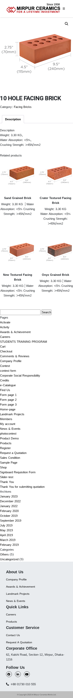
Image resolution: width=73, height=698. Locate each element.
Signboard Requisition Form (18, 472)
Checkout (6, 351)
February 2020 (9, 511)
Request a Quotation (13, 453)
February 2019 (9, 545)
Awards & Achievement (15, 332)
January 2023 (9, 496)
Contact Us (13, 635)
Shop (3, 467)
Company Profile (10, 361)
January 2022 (9, 506)
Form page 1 (8, 395)
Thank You (7, 482)
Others (4, 554)
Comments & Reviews (14, 356)
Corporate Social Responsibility (20, 375)
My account (7, 424)
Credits (4, 380)
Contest (5, 366)
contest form (8, 370)
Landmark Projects (12, 414)
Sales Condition (10, 457)
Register (5, 448)
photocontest (8, 433)
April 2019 (6, 535)
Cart (2, 346)
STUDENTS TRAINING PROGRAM (23, 341)
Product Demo (9, 438)
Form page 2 (8, 399)
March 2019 (7, 540)
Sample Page (8, 462)
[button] (66, 23)
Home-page (7, 409)
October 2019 (9, 515)
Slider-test (6, 477)
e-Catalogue (8, 385)
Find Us (5, 390)
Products (5, 443)
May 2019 (6, 530)
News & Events (10, 428)
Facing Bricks (23, 107)
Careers (5, 337)
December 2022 (10, 501)
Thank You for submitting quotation (22, 486)
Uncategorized (9, 559)
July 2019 (6, 525)
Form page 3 (8, 404)
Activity (4, 327)
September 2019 (10, 520)
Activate (5, 322)
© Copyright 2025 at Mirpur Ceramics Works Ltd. (36, 694)
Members (6, 419)
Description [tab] (13, 119)
